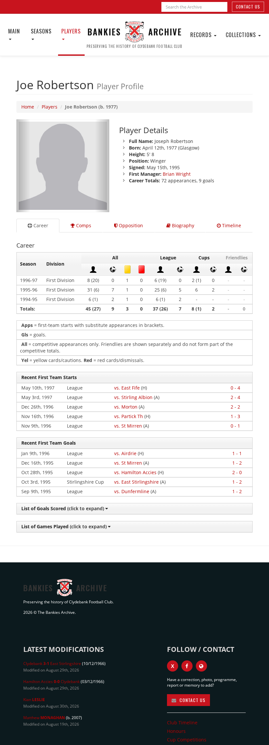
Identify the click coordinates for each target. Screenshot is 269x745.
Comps (83, 225)
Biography (182, 225)
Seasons (41, 31)
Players (71, 31)
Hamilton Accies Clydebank (51, 681)
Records (201, 35)
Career (40, 225)
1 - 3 (235, 416)
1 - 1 (237, 453)
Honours (176, 731)
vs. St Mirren (128, 426)
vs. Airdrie (125, 453)
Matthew (44, 717)
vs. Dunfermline (131, 491)
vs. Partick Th (128, 416)
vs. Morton (125, 407)
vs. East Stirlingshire (136, 482)
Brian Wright (177, 174)
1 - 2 (237, 463)
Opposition (130, 225)
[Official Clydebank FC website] (201, 666)
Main (14, 31)
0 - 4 (235, 388)
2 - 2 (235, 407)
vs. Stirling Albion (133, 397)
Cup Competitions (186, 739)
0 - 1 (235, 426)
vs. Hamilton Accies (135, 472)
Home (27, 107)
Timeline (231, 225)
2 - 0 (237, 472)
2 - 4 (235, 397)
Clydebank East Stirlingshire (52, 663)
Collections (242, 35)
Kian (34, 699)
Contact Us (248, 6)
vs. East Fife (127, 388)
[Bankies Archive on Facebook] (187, 666)
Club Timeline (182, 722)
